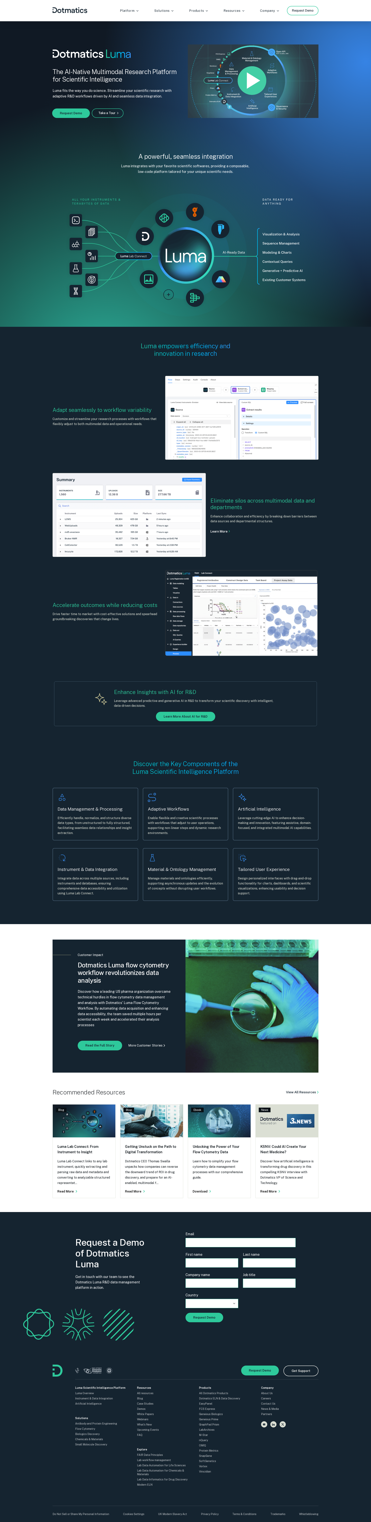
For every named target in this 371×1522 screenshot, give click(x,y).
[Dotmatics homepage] (58, 1375)
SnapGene (205, 1455)
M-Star (203, 1435)
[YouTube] (264, 1424)
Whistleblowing (308, 1514)
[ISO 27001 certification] (92, 1370)
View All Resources (301, 1092)
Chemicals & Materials (89, 1439)
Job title (249, 1275)
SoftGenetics (207, 1461)
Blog (140, 1398)
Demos (141, 1408)
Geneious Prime (208, 1419)
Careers (266, 1398)
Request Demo (302, 10)
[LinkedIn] (273, 1424)
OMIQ (202, 1445)
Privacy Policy (210, 1514)
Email (190, 1234)
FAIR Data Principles (150, 1454)
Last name (251, 1254)
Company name (198, 1275)
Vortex (203, 1466)
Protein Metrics (208, 1450)
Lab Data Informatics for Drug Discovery (162, 1479)
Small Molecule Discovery (91, 1444)
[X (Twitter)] (283, 1424)
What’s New (144, 1424)
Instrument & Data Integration (94, 1398)
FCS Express (207, 1408)
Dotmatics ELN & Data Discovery (219, 1398)
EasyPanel (205, 1403)
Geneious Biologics (211, 1414)
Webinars (142, 1419)
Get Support (301, 1371)
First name (194, 1254)
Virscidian (205, 1471)
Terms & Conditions (244, 1514)
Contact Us (268, 1403)
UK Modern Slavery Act (172, 1514)
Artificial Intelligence (88, 1403)
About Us (267, 1393)
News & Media (270, 1408)
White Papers (145, 1414)
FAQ (139, 1435)
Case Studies (145, 1403)
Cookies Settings (133, 1514)
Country (192, 1295)
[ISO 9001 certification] (109, 1370)
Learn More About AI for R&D (186, 716)
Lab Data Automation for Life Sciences (161, 1465)
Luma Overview (84, 1393)
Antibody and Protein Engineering (96, 1423)
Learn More (219, 531)
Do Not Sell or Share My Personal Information (81, 1514)
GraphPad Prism (209, 1424)
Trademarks (277, 1514)
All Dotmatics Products (213, 1393)
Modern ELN (144, 1484)
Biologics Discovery (87, 1434)
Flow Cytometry (85, 1428)
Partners (266, 1414)
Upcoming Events (148, 1429)
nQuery (203, 1440)
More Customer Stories (145, 1045)
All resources (145, 1393)
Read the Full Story (99, 1045)
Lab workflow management (154, 1460)
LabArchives (206, 1429)
